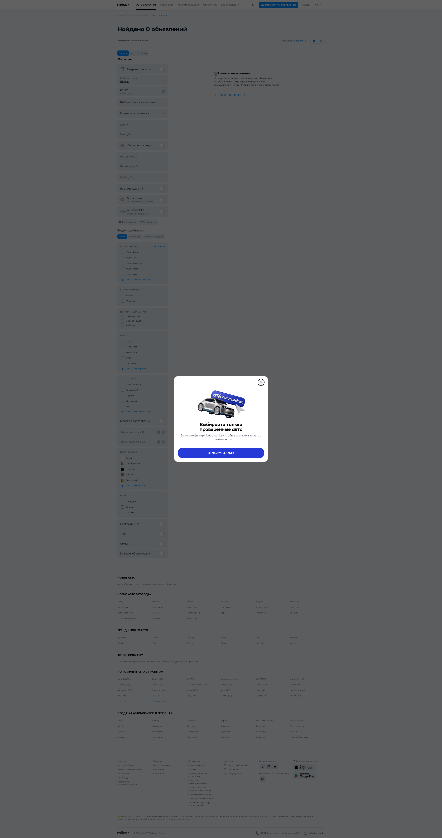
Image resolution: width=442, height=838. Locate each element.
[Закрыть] (261, 382)
